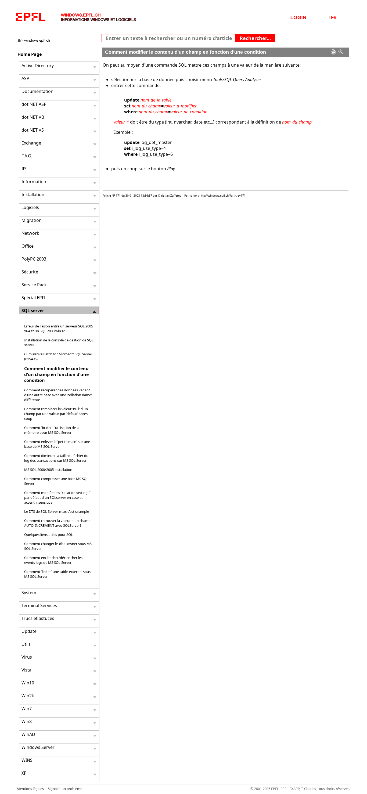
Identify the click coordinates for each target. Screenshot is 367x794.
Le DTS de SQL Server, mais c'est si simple (56, 511)
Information (33, 182)
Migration (31, 220)
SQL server (32, 310)
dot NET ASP (33, 104)
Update (29, 631)
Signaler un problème (65, 788)
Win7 (26, 709)
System (28, 593)
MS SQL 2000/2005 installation (48, 469)
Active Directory (37, 65)
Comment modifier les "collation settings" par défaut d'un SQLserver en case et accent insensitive (57, 497)
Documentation (37, 91)
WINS (27, 760)
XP (24, 773)
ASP (25, 78)
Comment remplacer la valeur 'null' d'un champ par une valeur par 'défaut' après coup (56, 413)
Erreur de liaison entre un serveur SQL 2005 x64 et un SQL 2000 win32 (58, 328)
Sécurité (29, 272)
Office (27, 246)
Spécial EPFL (33, 298)
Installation (32, 194)
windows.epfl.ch (37, 40)
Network (30, 233)
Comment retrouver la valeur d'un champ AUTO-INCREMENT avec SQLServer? (57, 523)
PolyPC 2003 (33, 259)
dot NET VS (32, 130)
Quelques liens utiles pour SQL (48, 534)
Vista (26, 670)
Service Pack (34, 285)
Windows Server (38, 747)
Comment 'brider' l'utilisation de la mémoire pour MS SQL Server (51, 430)
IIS (24, 169)
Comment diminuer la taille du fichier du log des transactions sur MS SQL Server (56, 458)
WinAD (28, 734)
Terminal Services (39, 605)
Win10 (27, 683)
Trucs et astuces (37, 618)
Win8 (26, 721)
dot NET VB (32, 117)
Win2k (27, 696)
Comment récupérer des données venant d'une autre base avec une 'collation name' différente (58, 395)
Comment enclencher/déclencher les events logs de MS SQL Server (53, 560)
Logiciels (30, 207)
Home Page (29, 54)
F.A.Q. (26, 156)
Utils (26, 644)
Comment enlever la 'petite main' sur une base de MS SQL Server (57, 444)
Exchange (31, 143)
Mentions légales (30, 788)
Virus (26, 657)
